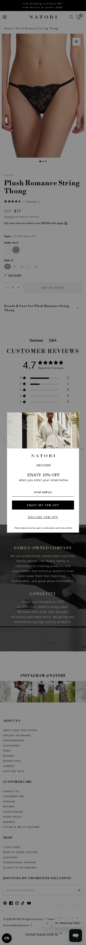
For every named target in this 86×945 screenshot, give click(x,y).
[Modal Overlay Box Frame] (43, 472)
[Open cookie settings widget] (7, 938)
